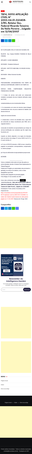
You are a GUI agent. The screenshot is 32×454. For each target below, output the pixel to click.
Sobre (2, 384)
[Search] (30, 2)
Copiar (23, 180)
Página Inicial (4, 380)
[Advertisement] (16, 232)
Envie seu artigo (5, 388)
